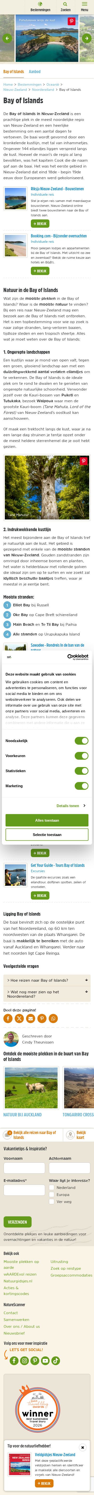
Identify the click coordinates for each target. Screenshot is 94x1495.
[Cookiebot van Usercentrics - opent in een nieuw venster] (67, 657)
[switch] (81, 756)
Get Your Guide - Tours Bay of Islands (58, 865)
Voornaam (13, 1158)
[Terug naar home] (10, 7)
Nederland (66, 1187)
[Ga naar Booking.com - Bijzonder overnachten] (15, 246)
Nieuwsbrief (14, 1333)
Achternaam (60, 1158)
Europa (63, 1194)
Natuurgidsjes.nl (18, 1281)
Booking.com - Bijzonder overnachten (59, 236)
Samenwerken (16, 1319)
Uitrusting (59, 1261)
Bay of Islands (13, 71)
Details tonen (68, 805)
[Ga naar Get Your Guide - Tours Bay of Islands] (15, 875)
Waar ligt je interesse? (69, 1180)
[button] (7, 38)
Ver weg (64, 1201)
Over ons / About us (22, 1326)
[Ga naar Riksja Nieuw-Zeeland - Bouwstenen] (15, 198)
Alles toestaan (47, 820)
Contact (11, 1313)
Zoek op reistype (66, 1268)
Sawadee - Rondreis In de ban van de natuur (57, 647)
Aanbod (34, 71)
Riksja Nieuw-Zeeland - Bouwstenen (57, 189)
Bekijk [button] (41, 223)
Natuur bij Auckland (22, 1114)
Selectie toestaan (47, 835)
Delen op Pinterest (71, 21)
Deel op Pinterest (83, 461)
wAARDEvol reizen (20, 1274)
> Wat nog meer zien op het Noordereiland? (33, 994)
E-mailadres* (15, 1180)
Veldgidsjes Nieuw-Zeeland (55, 1454)
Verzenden (17, 1222)
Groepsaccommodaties (71, 1275)
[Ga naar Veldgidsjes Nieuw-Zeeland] (19, 1464)
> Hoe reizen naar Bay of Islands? (37, 980)
